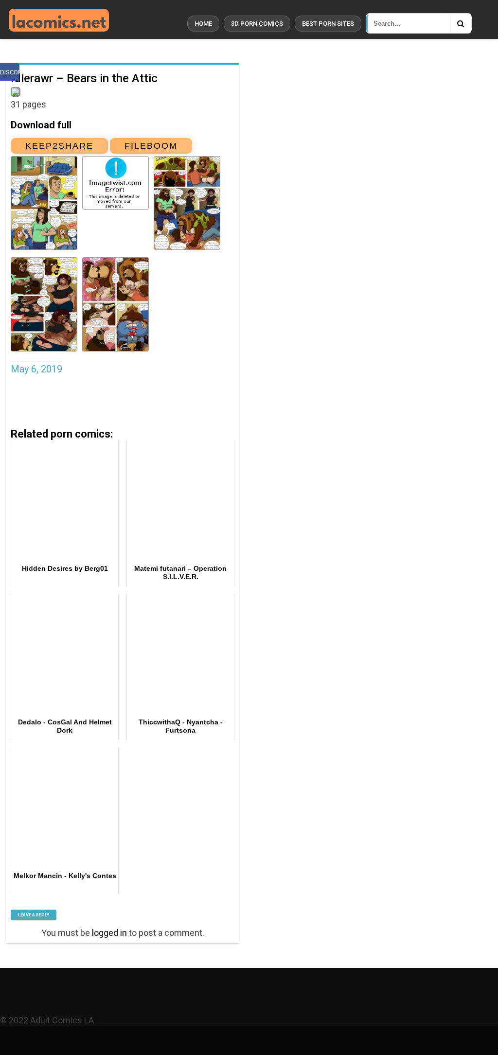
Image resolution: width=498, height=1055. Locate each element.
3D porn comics (257, 23)
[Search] (460, 23)
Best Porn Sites (328, 23)
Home (203, 23)
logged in (109, 933)
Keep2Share (59, 146)
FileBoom (151, 146)
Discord (9, 72)
